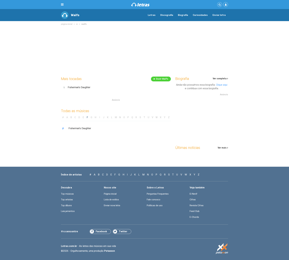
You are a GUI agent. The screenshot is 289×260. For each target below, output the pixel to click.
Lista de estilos (111, 199)
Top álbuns (66, 205)
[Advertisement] (144, 50)
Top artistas (67, 199)
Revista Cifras (197, 205)
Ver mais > (223, 148)
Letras (151, 15)
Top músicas (67, 193)
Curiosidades (200, 15)
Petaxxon (109, 250)
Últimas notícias (187, 148)
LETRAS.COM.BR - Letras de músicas (140, 4)
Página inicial (110, 193)
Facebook (101, 231)
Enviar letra (219, 15)
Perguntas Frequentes (158, 193)
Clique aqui (221, 84)
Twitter (123, 231)
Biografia (183, 15)
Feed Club (194, 211)
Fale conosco (153, 199)
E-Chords (194, 217)
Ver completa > (220, 78)
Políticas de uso (155, 205)
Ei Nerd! (193, 193)
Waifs (75, 15)
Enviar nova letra (112, 205)
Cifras (193, 199)
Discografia (166, 15)
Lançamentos (68, 211)
